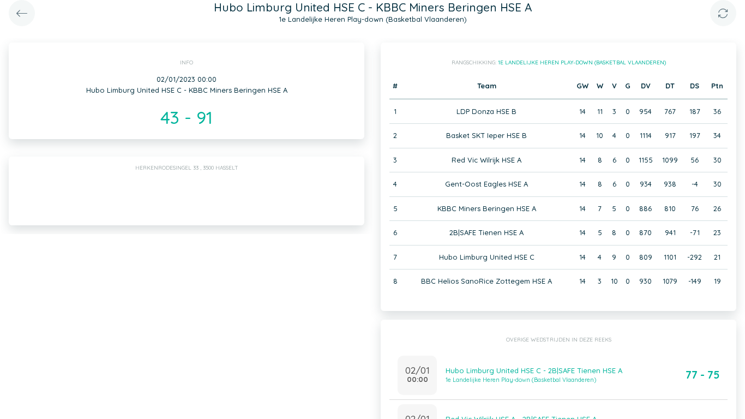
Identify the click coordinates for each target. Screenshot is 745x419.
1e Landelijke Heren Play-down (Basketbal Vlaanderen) (582, 62)
